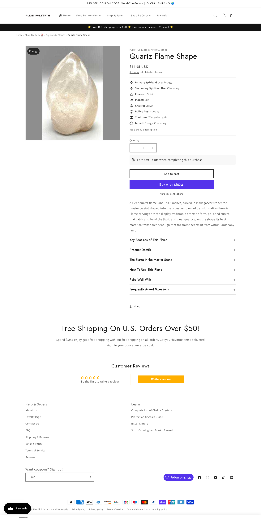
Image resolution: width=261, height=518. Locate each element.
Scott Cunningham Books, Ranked (152, 430)
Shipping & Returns (37, 437)
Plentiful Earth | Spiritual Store (148, 50)
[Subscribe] (90, 477)
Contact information (137, 509)
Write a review (161, 379)
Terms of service (115, 509)
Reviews (30, 457)
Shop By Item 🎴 (34, 35)
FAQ (27, 430)
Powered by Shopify (58, 509)
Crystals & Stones (55, 35)
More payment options (171, 193)
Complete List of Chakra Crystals (151, 410)
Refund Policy (33, 443)
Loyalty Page (33, 417)
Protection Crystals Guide (147, 417)
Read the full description (144, 129)
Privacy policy (96, 509)
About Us (31, 410)
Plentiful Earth (40, 509)
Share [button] (136, 306)
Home (19, 35)
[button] (215, 15)
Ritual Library (139, 423)
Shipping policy (159, 509)
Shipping (134, 72)
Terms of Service (35, 450)
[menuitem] (64, 15)
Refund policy (78, 509)
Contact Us (32, 423)
